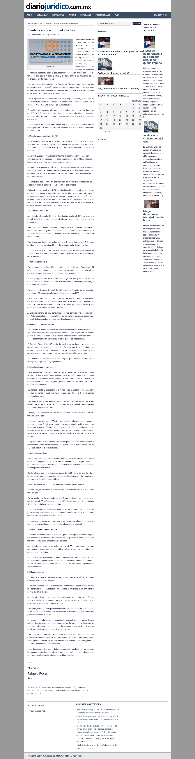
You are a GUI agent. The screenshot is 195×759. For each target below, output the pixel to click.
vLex (117, 15)
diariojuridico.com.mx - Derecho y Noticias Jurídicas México (49, 8)
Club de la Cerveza (85, 745)
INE (57, 690)
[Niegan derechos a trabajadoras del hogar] (106, 86)
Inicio (29, 15)
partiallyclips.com (84, 735)
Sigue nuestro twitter (37, 711)
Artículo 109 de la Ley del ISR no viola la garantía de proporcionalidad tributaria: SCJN (98, 719)
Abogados (77, 756)
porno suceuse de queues (88, 726)
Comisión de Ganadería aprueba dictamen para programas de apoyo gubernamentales (96, 738)
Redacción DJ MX (57, 35)
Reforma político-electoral (62, 687)
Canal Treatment (84, 716)
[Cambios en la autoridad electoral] (50, 65)
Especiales (85, 15)
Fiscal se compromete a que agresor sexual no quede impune (152, 56)
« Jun (107, 132)
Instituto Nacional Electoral (71, 690)
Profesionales (101, 15)
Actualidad (41, 15)
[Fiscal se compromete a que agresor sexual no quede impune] (104, 49)
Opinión (72, 15)
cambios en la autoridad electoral (41, 690)
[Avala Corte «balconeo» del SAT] (105, 71)
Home (40, 23)
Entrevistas (58, 15)
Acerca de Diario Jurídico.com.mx (44, 756)
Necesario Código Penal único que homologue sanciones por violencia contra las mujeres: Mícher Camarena (97, 729)
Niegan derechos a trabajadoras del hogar (119, 88)
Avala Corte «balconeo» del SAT (114, 73)
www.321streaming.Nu (86, 710)
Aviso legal (66, 756)
